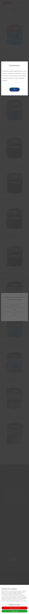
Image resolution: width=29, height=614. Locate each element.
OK (14, 89)
